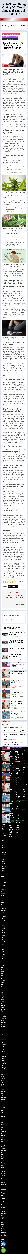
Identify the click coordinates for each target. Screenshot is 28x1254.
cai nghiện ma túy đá (12, 337)
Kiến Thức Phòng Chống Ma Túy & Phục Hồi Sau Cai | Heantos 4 (14, 9)
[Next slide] (25, 668)
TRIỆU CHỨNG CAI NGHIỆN (10, 39)
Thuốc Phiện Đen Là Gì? (16, 648)
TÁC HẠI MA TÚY (15, 665)
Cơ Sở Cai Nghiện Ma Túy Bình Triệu (13, 727)
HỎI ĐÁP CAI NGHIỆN (16, 675)
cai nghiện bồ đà (16, 90)
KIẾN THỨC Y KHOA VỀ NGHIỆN (11, 34)
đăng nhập (12, 619)
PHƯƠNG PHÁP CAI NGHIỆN (10, 36)
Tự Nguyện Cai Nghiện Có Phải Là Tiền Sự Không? (17, 682)
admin (5, 51)
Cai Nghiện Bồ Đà (13, 586)
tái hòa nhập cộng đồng (14, 275)
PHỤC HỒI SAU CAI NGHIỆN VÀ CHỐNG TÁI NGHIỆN (18, 809)
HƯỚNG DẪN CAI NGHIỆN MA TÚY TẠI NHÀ (17, 707)
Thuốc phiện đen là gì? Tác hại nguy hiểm (14, 731)
